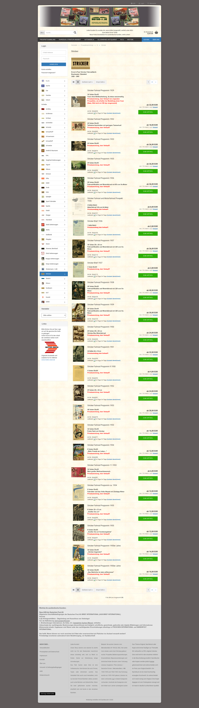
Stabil (47, 210)
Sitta (47, 178)
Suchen (146, 39)
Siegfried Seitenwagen (53, 160)
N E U (122, 39)
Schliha (48, 109)
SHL (47, 155)
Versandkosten (45, 648)
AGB (41, 671)
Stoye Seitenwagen (51, 264)
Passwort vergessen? (48, 72)
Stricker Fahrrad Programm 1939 (100, 304)
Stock (47, 244)
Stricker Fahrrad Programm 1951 (100, 347)
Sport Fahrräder (50, 201)
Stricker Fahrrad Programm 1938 (100, 282)
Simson (48, 174)
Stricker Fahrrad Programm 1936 (100, 178)
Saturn (47, 100)
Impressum (43, 655)
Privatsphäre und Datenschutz (49, 652)
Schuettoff (49, 141)
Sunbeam (48, 288)
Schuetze (48, 145)
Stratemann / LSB (51, 269)
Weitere (130, 39)
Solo (47, 192)
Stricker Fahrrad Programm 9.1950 (101, 366)
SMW (47, 183)
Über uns (156, 39)
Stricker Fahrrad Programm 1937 (100, 240)
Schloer (48, 118)
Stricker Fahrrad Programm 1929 (100, 90)
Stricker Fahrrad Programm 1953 (100, 405)
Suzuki (47, 297)
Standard (48, 220)
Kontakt (42, 659)
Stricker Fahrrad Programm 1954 (100, 445)
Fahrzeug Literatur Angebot (70, 39)
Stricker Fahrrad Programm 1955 (100, 505)
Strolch (47, 278)
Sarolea (48, 95)
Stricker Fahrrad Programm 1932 (100, 119)
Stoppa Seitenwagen (52, 259)
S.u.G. (47, 81)
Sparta (47, 206)
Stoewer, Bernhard (51, 248)
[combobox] (87, 82)
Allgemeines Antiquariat (107, 39)
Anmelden (54, 64)
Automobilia (89, 39)
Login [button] (142, 3)
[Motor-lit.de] (99, 16)
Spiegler (48, 197)
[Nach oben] (192, 704)
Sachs (47, 86)
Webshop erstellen (92, 700)
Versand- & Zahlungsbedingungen (51, 667)
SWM (47, 302)
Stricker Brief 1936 (94, 221)
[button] (133, 3)
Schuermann (49, 136)
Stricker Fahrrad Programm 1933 (100, 139)
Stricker (48, 274)
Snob (47, 187)
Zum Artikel (148, 112)
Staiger (47, 215)
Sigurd (47, 164)
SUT (47, 293)
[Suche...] (75, 33)
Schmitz (48, 127)
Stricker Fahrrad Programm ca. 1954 (102, 485)
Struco (47, 283)
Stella (47, 230)
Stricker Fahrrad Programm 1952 (100, 386)
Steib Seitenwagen (51, 224)
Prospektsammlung (47, 39)
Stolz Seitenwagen (51, 253)
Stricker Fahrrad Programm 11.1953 (102, 465)
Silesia (47, 169)
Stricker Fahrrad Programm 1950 (100, 327)
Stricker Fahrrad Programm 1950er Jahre (104, 546)
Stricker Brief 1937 (94, 263)
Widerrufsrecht (44, 675)
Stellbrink (48, 234)
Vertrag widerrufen (47, 693)
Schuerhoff (49, 132)
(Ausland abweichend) (113, 113)
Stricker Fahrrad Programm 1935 (100, 159)
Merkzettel (152, 3)
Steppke (48, 239)
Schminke (48, 123)
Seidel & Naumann (51, 150)
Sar (46, 90)
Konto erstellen (46, 69)
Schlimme (48, 113)
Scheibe (44, 104)
